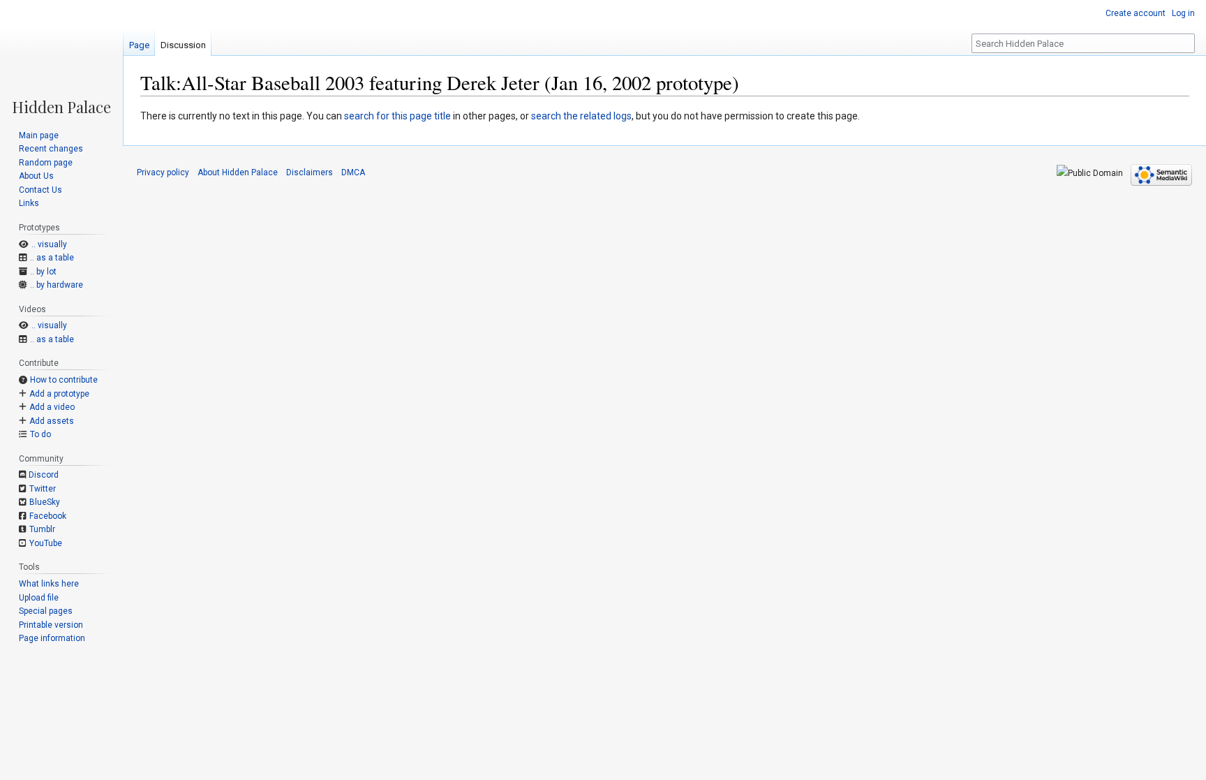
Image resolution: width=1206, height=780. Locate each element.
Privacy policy (163, 172)
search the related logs (581, 116)
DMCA (353, 172)
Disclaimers (309, 172)
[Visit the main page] (61, 57)
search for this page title (397, 116)
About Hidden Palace (238, 172)
